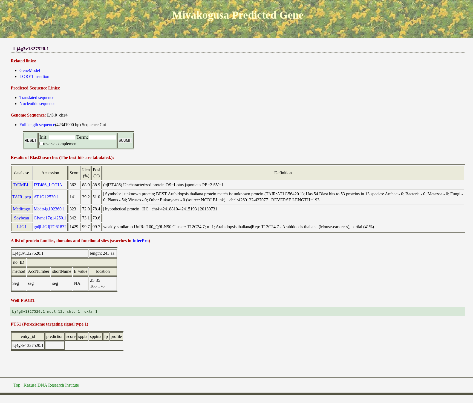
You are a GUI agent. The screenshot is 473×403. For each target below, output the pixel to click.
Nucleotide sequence (37, 103)
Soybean (21, 218)
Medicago (21, 209)
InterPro (140, 240)
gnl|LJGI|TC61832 (50, 226)
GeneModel (29, 70)
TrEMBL (21, 184)
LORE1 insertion (34, 76)
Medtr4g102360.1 (49, 209)
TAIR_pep (21, 197)
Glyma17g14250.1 (50, 218)
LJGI (21, 226)
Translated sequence (36, 97)
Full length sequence (37, 124)
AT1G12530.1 (46, 197)
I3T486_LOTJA (48, 184)
